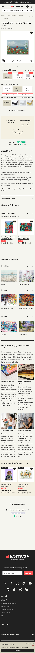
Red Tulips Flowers (24, 237)
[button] (7, 76)
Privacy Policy (6, 606)
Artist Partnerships (7, 609)
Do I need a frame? (28, 97)
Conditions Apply (17, 134)
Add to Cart (17, 650)
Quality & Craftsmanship (9, 603)
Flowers (21, 15)
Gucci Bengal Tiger (7, 484)
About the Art (7, 151)
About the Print (8, 198)
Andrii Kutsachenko (6, 238)
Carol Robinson (22, 486)
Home (2, 15)
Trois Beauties (23, 484)
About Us (4, 600)
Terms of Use (5, 613)
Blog (2, 616)
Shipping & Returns (9, 205)
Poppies (6, 18)
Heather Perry (5, 486)
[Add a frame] (6, 61)
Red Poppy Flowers (8, 237)
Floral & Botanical (12, 15)
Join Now (28, 573)
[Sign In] (27, 6)
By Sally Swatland (6, 28)
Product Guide (29, 70)
